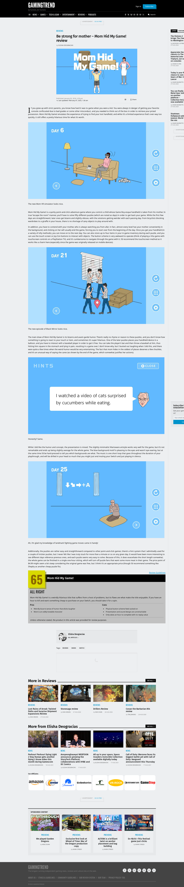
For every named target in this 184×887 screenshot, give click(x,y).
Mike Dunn (46, 844)
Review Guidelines (157, 572)
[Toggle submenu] (38, 14)
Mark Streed (77, 849)
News (30, 750)
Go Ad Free (98, 21)
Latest (174, 31)
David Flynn (177, 64)
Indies (73, 648)
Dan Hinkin (34, 717)
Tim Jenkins (132, 714)
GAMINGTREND (38, 884)
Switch (81, 648)
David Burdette (178, 82)
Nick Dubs (98, 712)
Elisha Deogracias (65, 45)
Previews (45, 834)
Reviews (59, 30)
